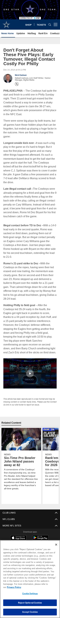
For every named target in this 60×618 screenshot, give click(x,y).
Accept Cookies (30, 612)
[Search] (49, 24)
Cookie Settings (30, 593)
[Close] (56, 547)
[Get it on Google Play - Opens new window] (40, 539)
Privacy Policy (39, 587)
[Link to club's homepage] (6, 23)
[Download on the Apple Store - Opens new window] (18, 538)
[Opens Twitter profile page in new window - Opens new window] (17, 84)
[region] (30, 580)
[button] (30, 373)
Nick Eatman (21, 75)
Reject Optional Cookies (30, 602)
